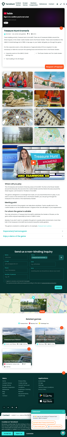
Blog (3, 391)
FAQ (3, 393)
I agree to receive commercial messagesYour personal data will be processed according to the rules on (31, 282)
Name (6, 255)
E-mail (7, 261)
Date (32, 262)
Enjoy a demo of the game (14, 236)
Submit (58, 287)
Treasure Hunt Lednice (44, 226)
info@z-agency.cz (58, 4)
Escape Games (25, 4)
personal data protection (49, 283)
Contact (51, 4)
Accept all (7, 433)
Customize (29, 433)
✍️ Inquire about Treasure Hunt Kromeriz (43, 422)
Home (4, 381)
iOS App (40, 383)
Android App (41, 381)
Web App (41, 385)
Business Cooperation (33, 4)
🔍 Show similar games (39, 426)
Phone (6, 268)
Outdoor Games (18, 4)
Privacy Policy (22, 381)
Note (32, 268)
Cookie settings (22, 383)
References (43, 4)
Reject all (19, 433)
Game (33, 255)
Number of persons (10, 274)
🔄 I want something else (54, 426)
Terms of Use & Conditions (46, 387)
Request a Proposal (54, 67)
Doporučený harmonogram (15, 231)
